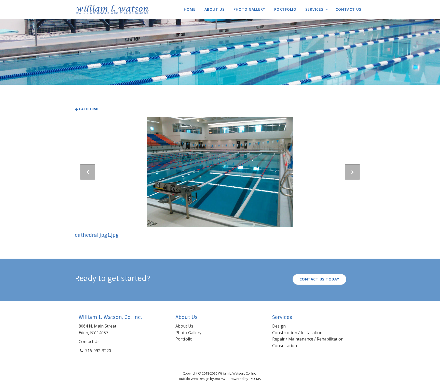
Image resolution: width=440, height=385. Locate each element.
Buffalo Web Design (194, 378)
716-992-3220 (98, 350)
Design (279, 326)
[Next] (352, 172)
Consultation (284, 345)
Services (314, 9)
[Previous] (87, 172)
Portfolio (285, 9)
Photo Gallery (249, 9)
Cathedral (88, 109)
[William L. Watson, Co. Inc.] (112, 9)
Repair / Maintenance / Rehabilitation (307, 339)
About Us (214, 9)
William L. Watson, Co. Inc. (110, 317)
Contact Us (348, 9)
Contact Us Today (319, 279)
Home (190, 9)
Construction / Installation (297, 332)
